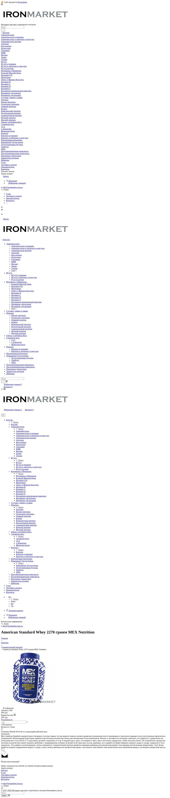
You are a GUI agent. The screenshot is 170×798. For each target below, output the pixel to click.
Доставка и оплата (9, 775)
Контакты (5, 779)
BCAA (19, 462)
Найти (4, 796)
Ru (12, 604)
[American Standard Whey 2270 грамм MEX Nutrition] (29, 706)
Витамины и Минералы (26, 476)
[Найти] (3, 30)
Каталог (14, 424)
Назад (15, 422)
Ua (12, 606)
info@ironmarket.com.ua (13, 187)
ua (2, 209)
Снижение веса (22, 539)
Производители (7, 777)
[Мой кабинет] (2, 412)
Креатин (19, 552)
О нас (3, 773)
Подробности (6, 720)
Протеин (19, 509)
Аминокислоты (22, 431)
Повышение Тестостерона (27, 565)
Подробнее (22, 2)
